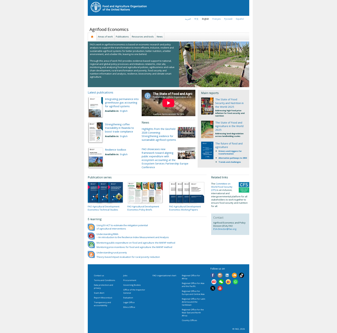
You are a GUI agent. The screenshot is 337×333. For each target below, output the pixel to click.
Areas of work (105, 36)
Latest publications (100, 92)
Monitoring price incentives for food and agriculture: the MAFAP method (134, 247)
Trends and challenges (230, 162)
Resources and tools (143, 36)
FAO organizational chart (164, 275)
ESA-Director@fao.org (224, 229)
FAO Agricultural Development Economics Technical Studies (103, 208)
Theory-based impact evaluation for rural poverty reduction (128, 256)
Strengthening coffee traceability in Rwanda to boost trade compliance (119, 127)
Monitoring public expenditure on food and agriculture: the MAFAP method (136, 242)
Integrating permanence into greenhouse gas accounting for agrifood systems (122, 102)
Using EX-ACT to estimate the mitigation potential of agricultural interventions (122, 227)
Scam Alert (99, 293)
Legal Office (129, 302)
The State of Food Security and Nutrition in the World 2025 (229, 103)
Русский (228, 18)
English (124, 110)
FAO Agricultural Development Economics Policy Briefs (143, 208)
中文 (196, 18)
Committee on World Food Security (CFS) (221, 187)
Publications (122, 36)
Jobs (125, 275)
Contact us (99, 275)
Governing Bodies (132, 285)
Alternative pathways (229, 158)
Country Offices (189, 320)
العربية (188, 18)
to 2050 (243, 158)
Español (240, 18)
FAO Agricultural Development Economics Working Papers (185, 208)
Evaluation (128, 297)
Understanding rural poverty (112, 252)
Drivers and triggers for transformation (230, 152)
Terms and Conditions (104, 280)
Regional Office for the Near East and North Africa (193, 312)
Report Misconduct (103, 297)
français (216, 18)
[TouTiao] (213, 282)
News (160, 36)
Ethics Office (129, 307)
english (205, 18)
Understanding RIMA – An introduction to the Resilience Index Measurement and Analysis (133, 235)
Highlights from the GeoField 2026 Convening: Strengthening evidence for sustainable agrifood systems (159, 134)
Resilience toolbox (115, 149)
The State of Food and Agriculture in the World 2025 (229, 126)
